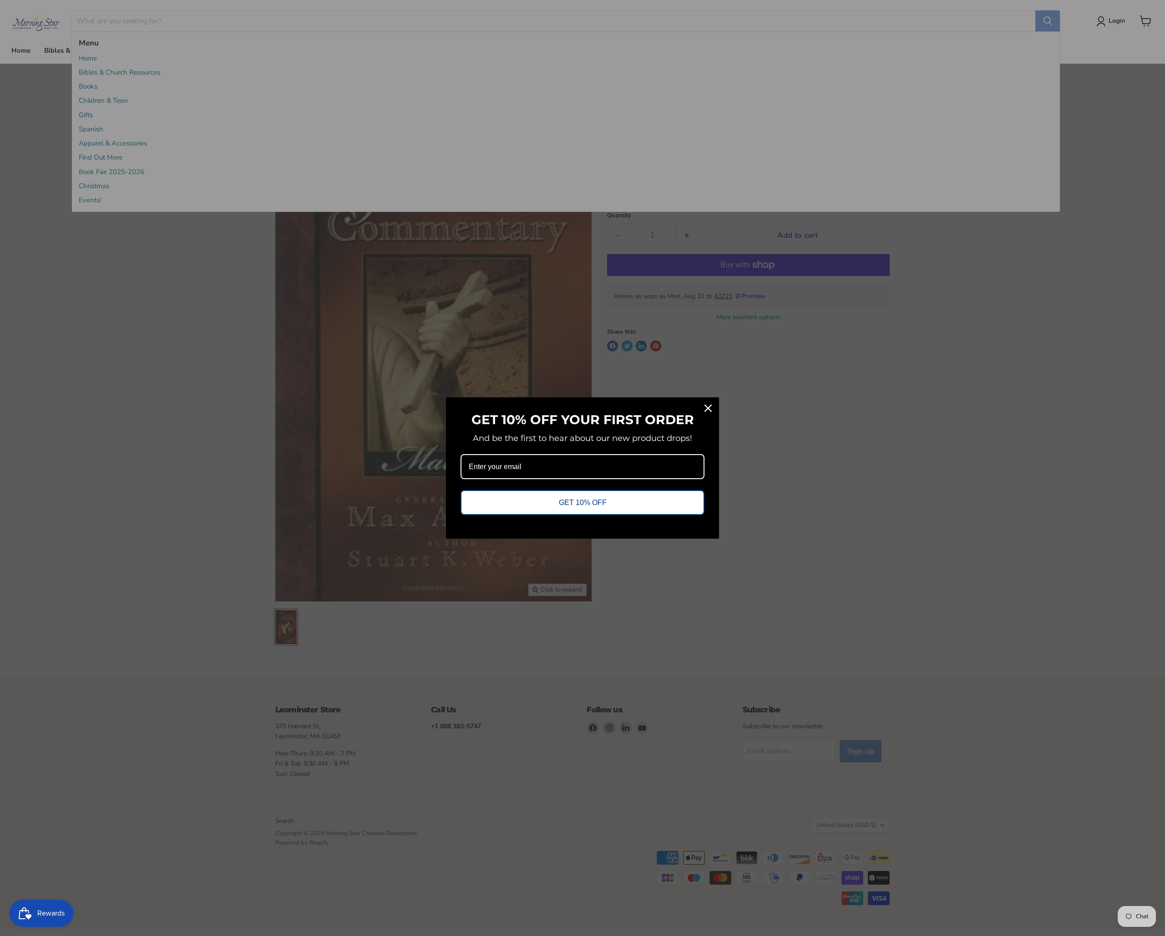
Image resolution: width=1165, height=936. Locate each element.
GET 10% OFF (583, 502)
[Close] (708, 408)
